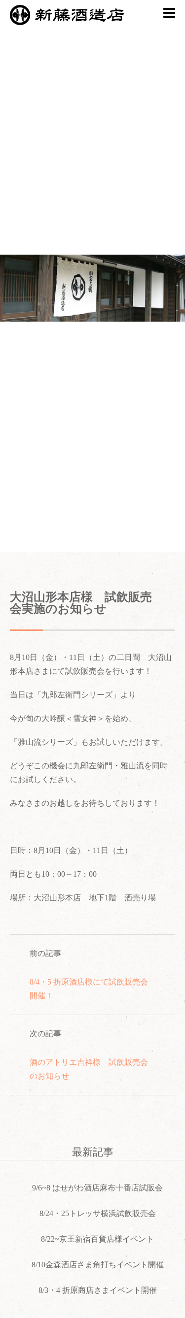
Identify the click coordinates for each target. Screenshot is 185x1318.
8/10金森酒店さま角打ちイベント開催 (98, 1264)
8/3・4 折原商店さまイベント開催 (97, 1290)
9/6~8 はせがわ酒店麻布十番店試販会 (97, 1188)
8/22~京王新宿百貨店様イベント (97, 1239)
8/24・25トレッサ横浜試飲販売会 (97, 1213)
